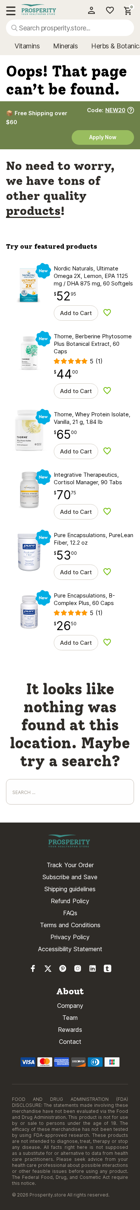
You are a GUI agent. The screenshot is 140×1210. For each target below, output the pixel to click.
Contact (70, 1041)
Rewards (70, 1029)
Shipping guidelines (70, 889)
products (33, 211)
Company (70, 1005)
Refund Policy (70, 901)
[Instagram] (77, 970)
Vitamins (27, 46)
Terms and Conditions (70, 925)
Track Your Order (70, 865)
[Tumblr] (107, 970)
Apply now (102, 137)
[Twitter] (48, 970)
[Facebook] (33, 970)
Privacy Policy (70, 937)
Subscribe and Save (70, 877)
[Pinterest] (62, 970)
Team (70, 1017)
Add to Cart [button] (76, 313)
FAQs (70, 913)
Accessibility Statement (70, 949)
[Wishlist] (107, 10)
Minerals (65, 46)
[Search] (14, 28)
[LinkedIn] (92, 970)
